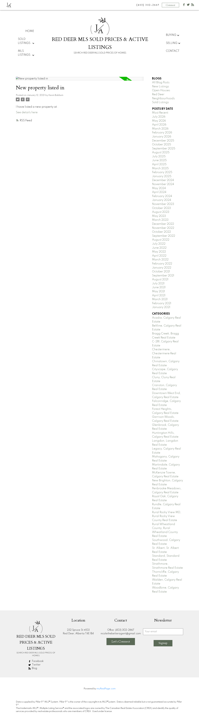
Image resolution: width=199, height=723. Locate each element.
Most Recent (160, 112)
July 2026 (158, 116)
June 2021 (159, 287)
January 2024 (161, 200)
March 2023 (160, 220)
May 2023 (159, 216)
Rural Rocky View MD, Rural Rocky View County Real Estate (166, 516)
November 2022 (163, 228)
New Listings (160, 86)
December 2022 (163, 224)
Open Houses (161, 90)
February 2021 (161, 303)
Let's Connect (120, 641)
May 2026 (159, 120)
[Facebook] (184, 5)
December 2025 (163, 140)
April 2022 (159, 255)
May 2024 (159, 188)
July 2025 (159, 156)
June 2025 (159, 160)
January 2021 (161, 307)
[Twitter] (188, 5)
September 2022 (163, 236)
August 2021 (160, 279)
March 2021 (160, 299)
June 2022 (159, 247)
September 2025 (163, 148)
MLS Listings (24, 53)
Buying (171, 35)
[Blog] (192, 5)
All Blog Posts (160, 82)
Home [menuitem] (29, 31)
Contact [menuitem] (172, 51)
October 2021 (161, 271)
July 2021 (158, 283)
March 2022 (160, 259)
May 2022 (159, 251)
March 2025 (160, 168)
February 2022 (162, 263)
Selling (171, 43)
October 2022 (161, 232)
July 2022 (158, 243)
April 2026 (159, 124)
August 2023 (160, 212)
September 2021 (163, 275)
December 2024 (163, 180)
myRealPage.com (106, 689)
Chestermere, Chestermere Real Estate (164, 353)
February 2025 (162, 172)
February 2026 (162, 132)
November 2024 (163, 184)
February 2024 (162, 196)
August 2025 (160, 152)
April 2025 (159, 164)
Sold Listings (160, 102)
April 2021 (158, 295)
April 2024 (159, 192)
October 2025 (161, 144)
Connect (170, 5)
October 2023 (161, 208)
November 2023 (163, 204)
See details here (27, 112)
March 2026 (160, 128)
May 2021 (158, 291)
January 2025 (161, 176)
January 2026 (161, 136)
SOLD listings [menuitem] (24, 41)
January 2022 (161, 267)
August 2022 (160, 239)
